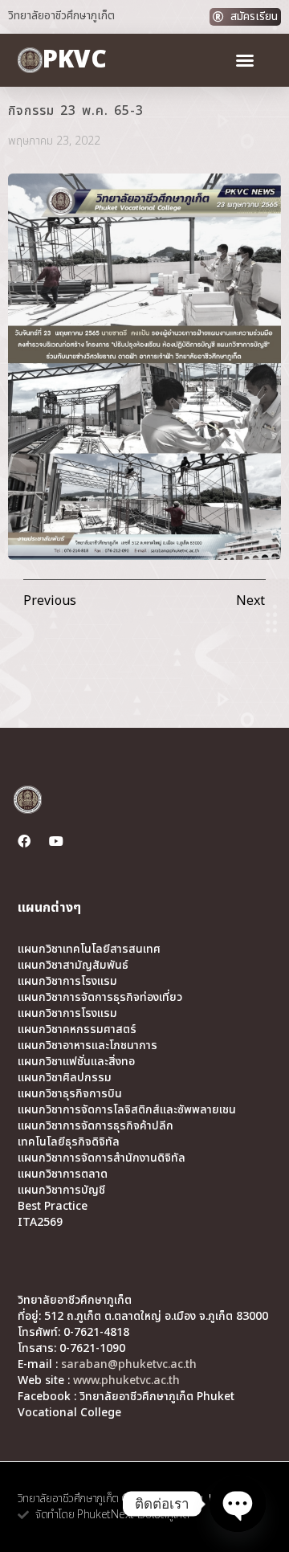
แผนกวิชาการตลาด (63, 1174)
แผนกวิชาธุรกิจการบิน (70, 1094)
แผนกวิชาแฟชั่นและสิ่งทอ (76, 1062)
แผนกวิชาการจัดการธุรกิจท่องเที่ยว (100, 998)
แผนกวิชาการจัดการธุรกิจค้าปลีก (95, 1126)
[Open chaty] (238, 1504)
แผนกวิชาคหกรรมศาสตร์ (77, 1030)
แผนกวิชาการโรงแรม (67, 982)
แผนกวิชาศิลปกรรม (65, 1078)
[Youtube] (56, 841)
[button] (244, 60)
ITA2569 (40, 1223)
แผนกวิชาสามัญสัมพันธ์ (73, 966)
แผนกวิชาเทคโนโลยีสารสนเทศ (89, 949)
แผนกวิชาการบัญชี (61, 1190)
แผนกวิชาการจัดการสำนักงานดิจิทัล (101, 1158)
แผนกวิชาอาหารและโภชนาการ (87, 1046)
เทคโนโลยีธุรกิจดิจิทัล (69, 1142)
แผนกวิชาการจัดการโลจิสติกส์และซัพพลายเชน (127, 1110)
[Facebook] (24, 841)
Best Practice (53, 1207)
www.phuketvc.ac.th (126, 1380)
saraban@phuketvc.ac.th (129, 1364)
